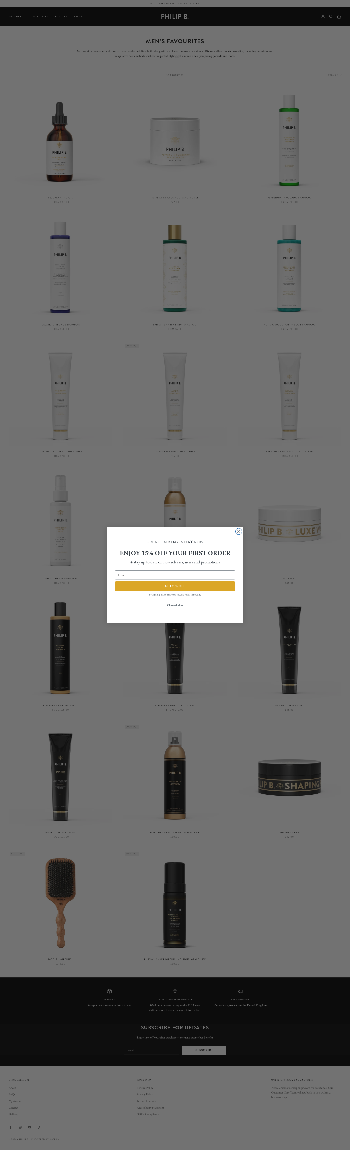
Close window (175, 605)
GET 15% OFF (175, 586)
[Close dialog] (239, 531)
